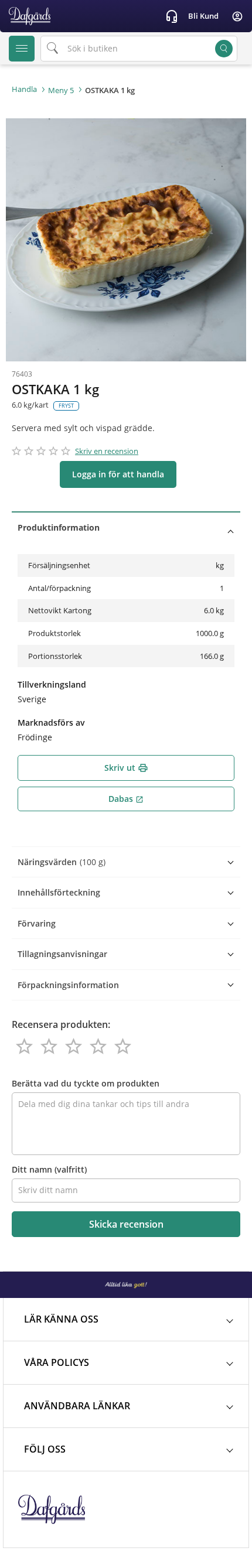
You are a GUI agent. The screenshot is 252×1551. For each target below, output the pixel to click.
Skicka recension (126, 1224)
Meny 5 (61, 90)
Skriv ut (126, 767)
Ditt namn (49, 1169)
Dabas (126, 798)
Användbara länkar (77, 1405)
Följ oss (45, 1449)
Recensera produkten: (61, 1024)
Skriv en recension (106, 451)
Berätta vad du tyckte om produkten (85, 1083)
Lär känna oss (61, 1319)
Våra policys (56, 1362)
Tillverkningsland (52, 684)
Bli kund (203, 16)
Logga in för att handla (118, 474)
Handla (24, 89)
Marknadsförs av (51, 722)
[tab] (126, 527)
